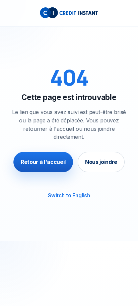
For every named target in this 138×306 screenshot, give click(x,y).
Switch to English (69, 195)
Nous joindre (101, 162)
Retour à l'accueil (43, 162)
